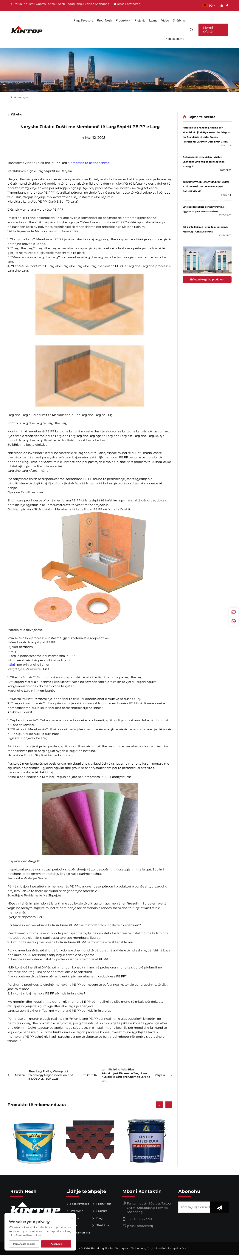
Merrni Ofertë (208, 29)
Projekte (139, 20)
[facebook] (227, 5)
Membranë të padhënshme (88, 163)
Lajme (153, 20)
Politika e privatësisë (174, 1248)
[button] (159, 1104)
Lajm (25, 97)
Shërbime (179, 20)
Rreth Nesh (104, 20)
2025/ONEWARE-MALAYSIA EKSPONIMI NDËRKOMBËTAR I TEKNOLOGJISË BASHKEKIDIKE (206, 186)
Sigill (13, 664)
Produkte (122, 20)
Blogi (99, 1218)
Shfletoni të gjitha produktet (207, 279)
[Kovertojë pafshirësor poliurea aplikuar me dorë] (33, 1139)
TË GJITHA (90, 1075)
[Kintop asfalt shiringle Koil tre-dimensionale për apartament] (89, 1139)
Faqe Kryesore (83, 20)
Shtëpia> (16, 97)
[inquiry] (233, 612)
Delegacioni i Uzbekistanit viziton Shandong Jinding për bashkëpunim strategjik (204, 162)
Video (165, 20)
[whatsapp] (233, 621)
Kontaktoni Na (174, 38)
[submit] (219, 1207)
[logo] (27, 30)
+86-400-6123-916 (140, 1219)
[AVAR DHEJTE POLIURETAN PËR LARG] (146, 1139)
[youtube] (221, 5)
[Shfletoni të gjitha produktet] (207, 260)
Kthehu (16, 114)
